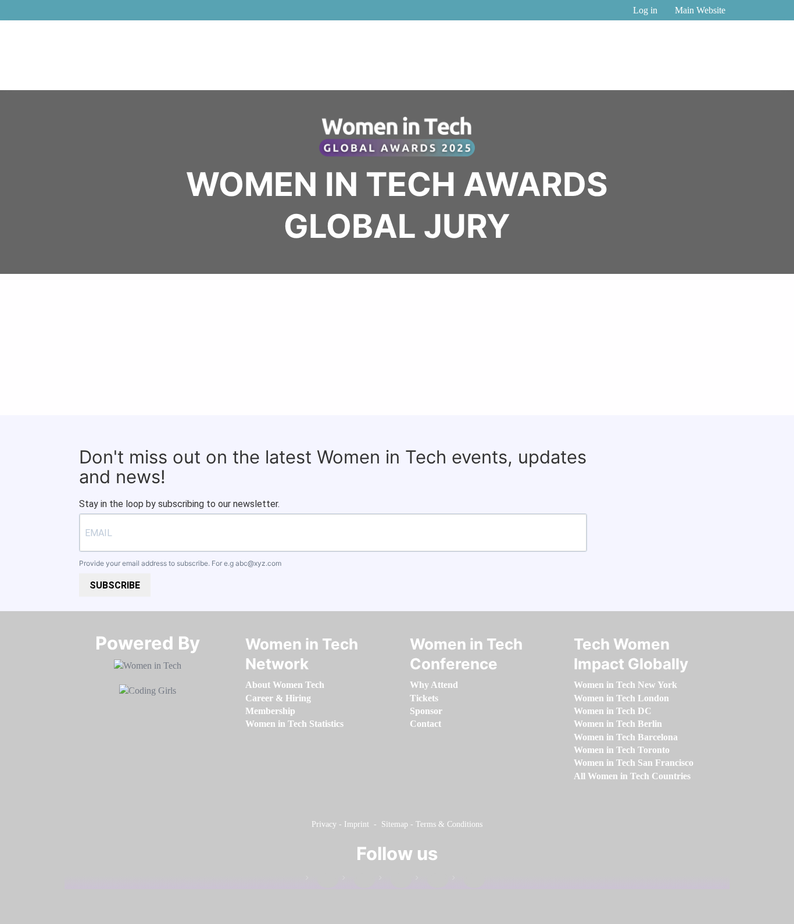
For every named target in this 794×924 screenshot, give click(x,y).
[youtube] (468, 880)
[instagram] (395, 880)
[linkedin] (358, 880)
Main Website (700, 10)
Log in (645, 10)
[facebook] (322, 880)
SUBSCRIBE (115, 585)
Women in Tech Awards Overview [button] (397, 383)
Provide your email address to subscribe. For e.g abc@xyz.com (180, 563)
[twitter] (432, 880)
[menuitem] (284, 685)
